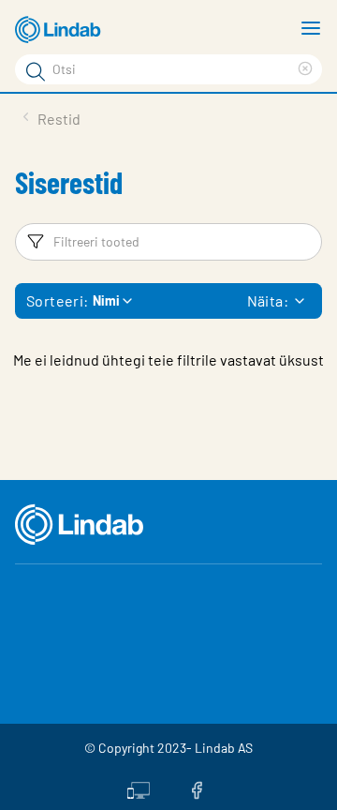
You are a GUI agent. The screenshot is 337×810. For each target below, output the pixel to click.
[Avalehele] (61, 30)
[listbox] (299, 300)
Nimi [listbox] (106, 300)
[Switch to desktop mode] (138, 788)
